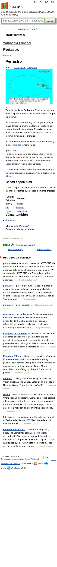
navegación (19, 67)
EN (40, 2)
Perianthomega (15, 249)
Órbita (6, 394)
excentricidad (14, 145)
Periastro (23, 226)
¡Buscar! (50, 21)
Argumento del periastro (16, 314)
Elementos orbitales (14, 429)
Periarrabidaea (44, 249)
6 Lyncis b (8, 417)
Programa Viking (12, 356)
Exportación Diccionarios (10, 463)
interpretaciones (15, 34)
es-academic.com (12, 5)
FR (52, 2)
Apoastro (10, 220)
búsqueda (32, 67)
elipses (9, 176)
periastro (8, 263)
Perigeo (19, 203)
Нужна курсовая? (25, 245)
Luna (8, 211)
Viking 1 (7, 378)
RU (35, 2)
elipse (8, 164)
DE (46, 2)
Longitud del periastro (15, 333)
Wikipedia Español (28, 29)
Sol (7, 207)
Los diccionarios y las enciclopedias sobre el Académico (27, 13)
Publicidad (35, 459)
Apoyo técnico (24, 459)
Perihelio (20, 207)
